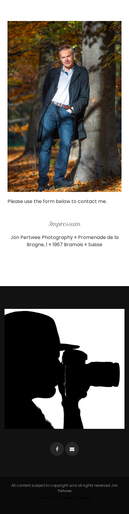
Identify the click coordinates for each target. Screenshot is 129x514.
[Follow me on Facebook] (57, 449)
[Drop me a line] (72, 449)
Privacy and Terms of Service (64, 497)
